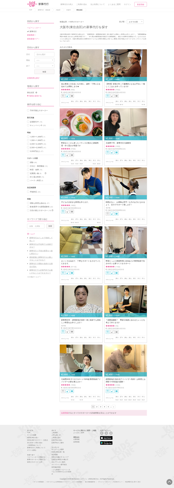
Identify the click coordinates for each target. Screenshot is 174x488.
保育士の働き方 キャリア (60, 457)
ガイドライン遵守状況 (59, 464)
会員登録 (64, 413)
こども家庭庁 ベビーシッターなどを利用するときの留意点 (61, 471)
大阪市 (68, 10)
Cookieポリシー (118, 482)
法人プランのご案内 (58, 462)
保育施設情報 (56, 467)
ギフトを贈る (31, 450)
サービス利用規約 (39, 482)
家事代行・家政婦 (44, 10)
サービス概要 (31, 435)
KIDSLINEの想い (33, 437)
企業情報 (76, 439)
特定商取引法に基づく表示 (132, 482)
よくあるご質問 (78, 432)
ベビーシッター (33, 27)
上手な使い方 (56, 435)
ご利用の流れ (56, 437)
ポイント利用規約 (77, 482)
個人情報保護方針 (90, 482)
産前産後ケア (32, 38)
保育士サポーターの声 (34, 462)
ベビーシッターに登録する (36, 457)
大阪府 (58, 10)
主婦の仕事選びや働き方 (59, 459)
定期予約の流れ (56, 440)
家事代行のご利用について (36, 447)
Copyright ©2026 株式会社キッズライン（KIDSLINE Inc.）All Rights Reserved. (87, 479)
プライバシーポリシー (104, 482)
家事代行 (33, 31)
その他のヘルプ (33, 276)
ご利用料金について (34, 445)
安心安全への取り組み (34, 442)
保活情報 (54, 454)
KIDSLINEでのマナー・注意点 (37, 440)
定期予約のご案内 (57, 442)
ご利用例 (54, 432)
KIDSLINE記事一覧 (58, 452)
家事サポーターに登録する (36, 459)
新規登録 (140, 4)
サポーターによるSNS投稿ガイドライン (58, 482)
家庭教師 (30, 35)
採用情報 (76, 442)
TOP (30, 10)
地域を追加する (35, 95)
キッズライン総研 (57, 449)
